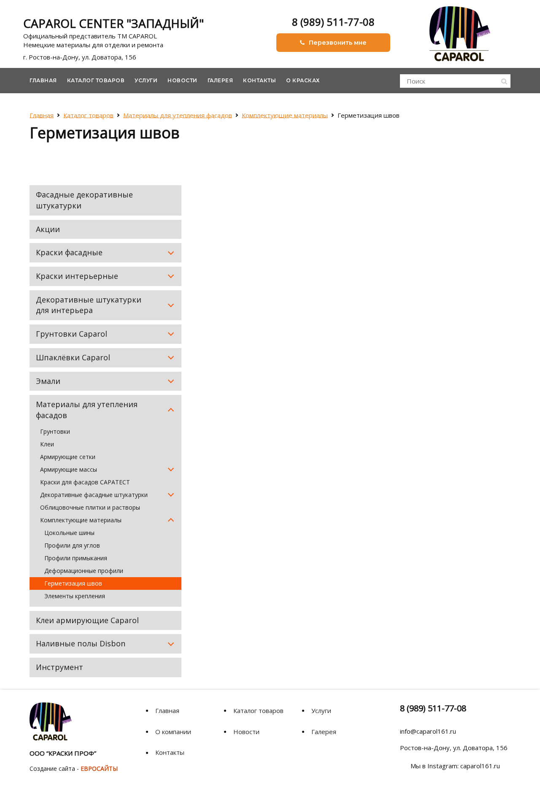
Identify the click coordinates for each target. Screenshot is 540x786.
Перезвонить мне (338, 42)
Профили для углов (72, 545)
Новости (182, 80)
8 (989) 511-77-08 (333, 22)
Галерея (220, 80)
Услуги (146, 80)
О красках (303, 80)
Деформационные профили (83, 571)
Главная (43, 80)
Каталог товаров (96, 80)
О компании (173, 731)
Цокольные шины (69, 533)
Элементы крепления (74, 596)
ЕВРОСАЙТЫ (99, 768)
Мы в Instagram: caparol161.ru (455, 766)
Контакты (259, 80)
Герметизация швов (73, 583)
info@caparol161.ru (428, 731)
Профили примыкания (75, 558)
